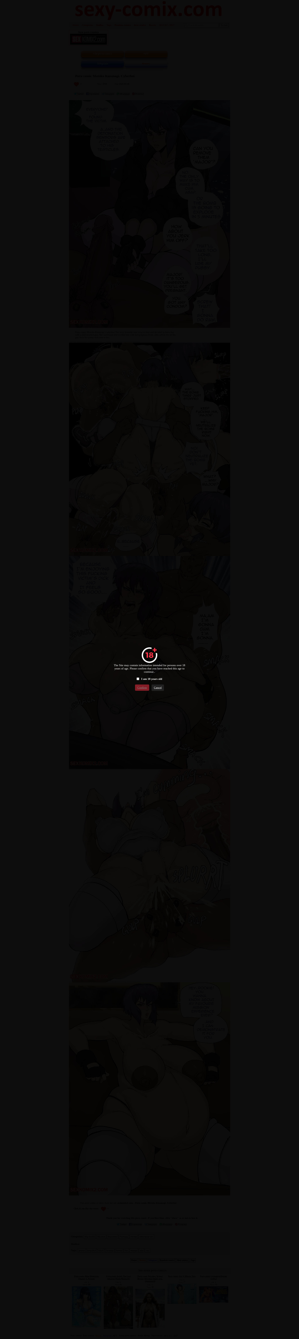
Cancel (158, 687)
